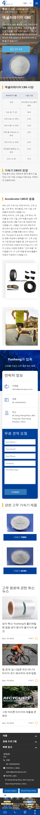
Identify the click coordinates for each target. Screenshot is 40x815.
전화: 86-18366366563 (11, 762)
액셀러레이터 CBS (26, 12)
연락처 (6, 754)
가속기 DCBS (20, 571)
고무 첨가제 (23, 9)
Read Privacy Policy (28, 791)
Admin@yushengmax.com (22, 389)
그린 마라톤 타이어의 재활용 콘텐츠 (19, 713)
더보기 (32, 638)
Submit (16, 492)
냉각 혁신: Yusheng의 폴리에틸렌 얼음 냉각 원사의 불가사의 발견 (19, 627)
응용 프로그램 (10, 741)
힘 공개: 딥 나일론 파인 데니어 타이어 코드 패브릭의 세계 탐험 (19, 671)
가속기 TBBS (20, 537)
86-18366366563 (19, 402)
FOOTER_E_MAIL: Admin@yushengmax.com (14, 770)
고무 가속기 (10, 12)
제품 (12, 9)
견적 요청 (16, 49)
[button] (20, 79)
